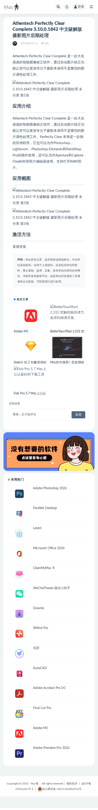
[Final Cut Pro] (19, 713)
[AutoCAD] (19, 673)
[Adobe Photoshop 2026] (19, 494)
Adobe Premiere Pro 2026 (51, 748)
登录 (81, 6)
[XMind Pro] (19, 633)
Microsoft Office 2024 (48, 548)
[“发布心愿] (49, 451)
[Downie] (19, 613)
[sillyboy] (15, 43)
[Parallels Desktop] (19, 513)
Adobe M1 (21, 331)
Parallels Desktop (45, 508)
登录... (17, 414)
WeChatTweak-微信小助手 (51, 588)
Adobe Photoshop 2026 (50, 488)
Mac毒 (35, 783)
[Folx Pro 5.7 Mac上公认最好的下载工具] (31, 371)
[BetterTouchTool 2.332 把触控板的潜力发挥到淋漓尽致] (67, 312)
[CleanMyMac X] (19, 573)
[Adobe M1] (31, 315)
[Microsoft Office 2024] (19, 554)
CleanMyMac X (43, 568)
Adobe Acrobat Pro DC (49, 688)
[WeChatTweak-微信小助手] (19, 593)
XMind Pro (40, 628)
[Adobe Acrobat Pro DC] (19, 693)
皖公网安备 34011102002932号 (62, 789)
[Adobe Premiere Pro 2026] (19, 753)
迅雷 (36, 648)
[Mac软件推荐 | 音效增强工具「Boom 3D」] (67, 350)
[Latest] (19, 533)
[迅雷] (19, 653)
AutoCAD (40, 668)
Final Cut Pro (42, 708)
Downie (38, 608)
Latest (37, 528)
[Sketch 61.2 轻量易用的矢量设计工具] (31, 346)
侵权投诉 (71, 783)
